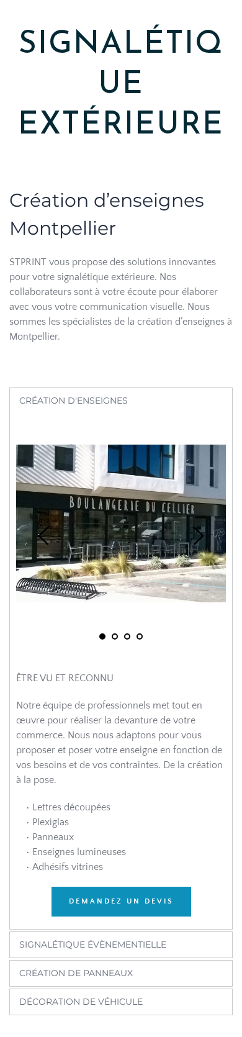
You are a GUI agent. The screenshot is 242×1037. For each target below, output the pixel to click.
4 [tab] (140, 636)
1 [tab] (102, 636)
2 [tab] (115, 636)
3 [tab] (127, 636)
